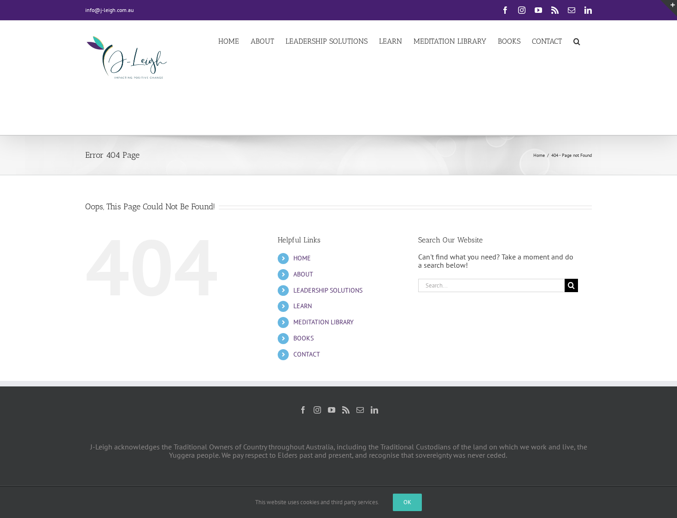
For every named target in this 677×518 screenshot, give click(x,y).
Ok (407, 502)
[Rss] (346, 410)
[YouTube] (331, 410)
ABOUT (303, 274)
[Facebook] (303, 410)
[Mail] (360, 410)
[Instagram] (317, 410)
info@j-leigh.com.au (109, 9)
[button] (576, 40)
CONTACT (306, 354)
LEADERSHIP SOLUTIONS (327, 290)
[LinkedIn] (374, 410)
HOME (302, 258)
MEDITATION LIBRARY (323, 322)
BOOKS (303, 338)
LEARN (302, 306)
